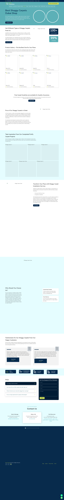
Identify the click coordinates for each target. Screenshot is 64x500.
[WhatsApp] (58, 0)
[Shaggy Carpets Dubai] (27, 169)
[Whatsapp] (62, 498)
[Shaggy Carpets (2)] (11, 169)
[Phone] (62, 495)
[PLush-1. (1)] (10, 3)
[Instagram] (57, 0)
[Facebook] (6, 464)
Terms (55, 463)
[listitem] (49, 380)
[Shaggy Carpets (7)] (50, 152)
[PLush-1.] (32, 463)
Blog (43, 463)
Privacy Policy (51, 463)
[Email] (11, 464)
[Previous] (3, 356)
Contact (46, 463)
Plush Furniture (7, 462)
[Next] (61, 356)
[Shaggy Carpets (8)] (34, 152)
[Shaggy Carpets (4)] (16, 152)
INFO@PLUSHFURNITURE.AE (13, 418)
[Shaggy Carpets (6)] (48, 169)
